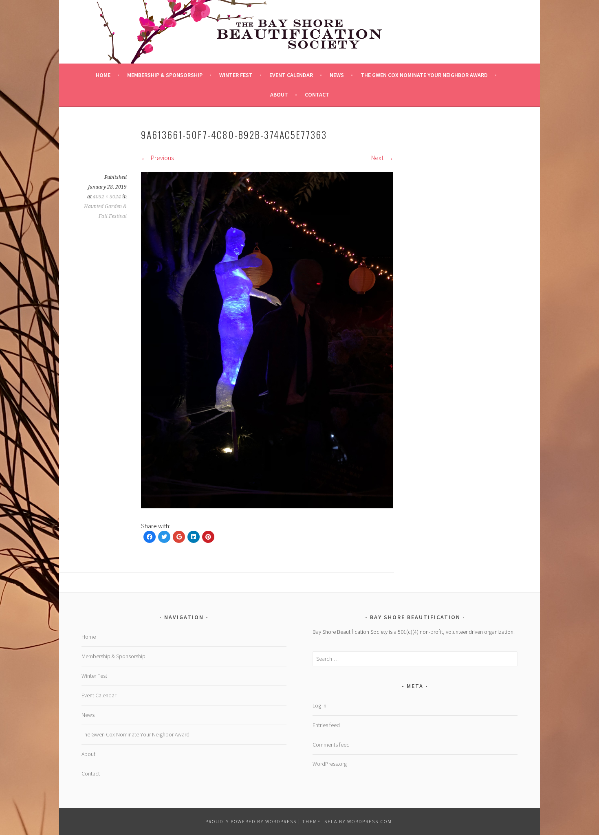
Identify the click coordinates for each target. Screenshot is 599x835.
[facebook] (149, 536)
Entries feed (326, 725)
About (279, 94)
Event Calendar (291, 75)
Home (103, 75)
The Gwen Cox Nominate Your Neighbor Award (424, 75)
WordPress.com (369, 821)
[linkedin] (193, 536)
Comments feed (331, 744)
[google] (179, 536)
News (337, 75)
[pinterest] (208, 536)
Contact (317, 94)
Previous (162, 158)
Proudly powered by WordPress (251, 821)
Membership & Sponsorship (165, 75)
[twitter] (164, 536)
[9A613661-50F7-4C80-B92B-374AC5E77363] (267, 506)
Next (378, 158)
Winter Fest (236, 75)
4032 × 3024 (107, 197)
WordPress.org (330, 763)
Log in (319, 705)
